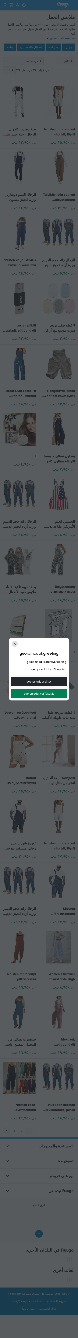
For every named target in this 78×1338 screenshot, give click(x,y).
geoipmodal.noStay (39, 681)
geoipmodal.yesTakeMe (39, 693)
